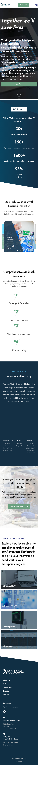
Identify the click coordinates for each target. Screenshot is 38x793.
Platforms (6, 684)
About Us (6, 680)
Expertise (6, 691)
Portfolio (6, 694)
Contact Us (7, 703)
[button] (36, 5)
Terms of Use (19, 761)
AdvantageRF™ (8, 626)
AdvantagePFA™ (9, 586)
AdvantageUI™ (8, 646)
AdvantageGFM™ (9, 606)
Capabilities (7, 687)
